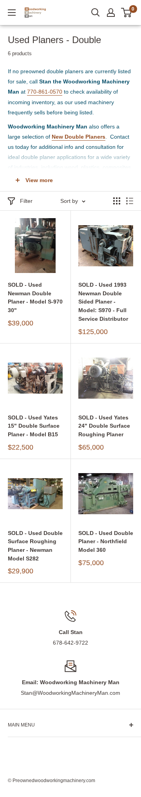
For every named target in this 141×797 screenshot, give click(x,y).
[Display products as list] (129, 200)
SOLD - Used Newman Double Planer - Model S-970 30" (35, 297)
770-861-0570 (44, 92)
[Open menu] (12, 12)
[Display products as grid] (116, 200)
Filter (26, 201)
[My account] (111, 12)
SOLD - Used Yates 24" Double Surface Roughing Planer (104, 425)
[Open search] (95, 12)
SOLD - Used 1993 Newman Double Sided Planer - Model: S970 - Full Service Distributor (103, 302)
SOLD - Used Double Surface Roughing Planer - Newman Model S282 (35, 546)
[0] (127, 12)
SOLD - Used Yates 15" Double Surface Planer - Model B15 (34, 425)
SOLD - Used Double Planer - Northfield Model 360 (105, 541)
